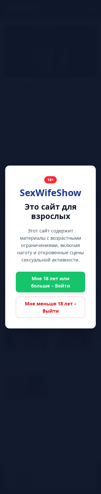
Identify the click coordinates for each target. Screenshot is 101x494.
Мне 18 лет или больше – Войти (50, 282)
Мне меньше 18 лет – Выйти (50, 307)
